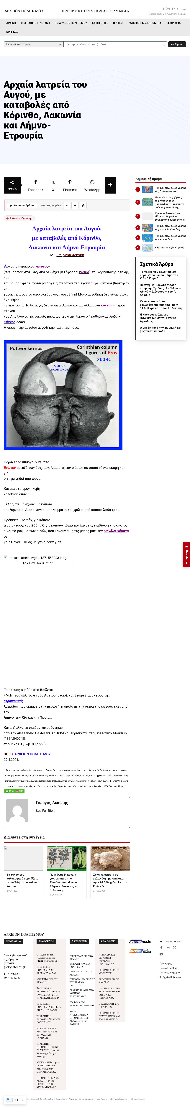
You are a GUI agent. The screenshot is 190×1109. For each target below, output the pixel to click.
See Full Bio (44, 811)
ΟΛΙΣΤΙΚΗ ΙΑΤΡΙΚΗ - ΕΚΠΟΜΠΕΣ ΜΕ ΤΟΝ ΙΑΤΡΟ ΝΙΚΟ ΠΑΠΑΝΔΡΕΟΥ (109, 993)
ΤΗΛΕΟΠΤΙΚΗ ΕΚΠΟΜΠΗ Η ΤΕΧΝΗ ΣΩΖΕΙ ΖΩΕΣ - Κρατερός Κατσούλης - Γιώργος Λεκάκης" (48, 1050)
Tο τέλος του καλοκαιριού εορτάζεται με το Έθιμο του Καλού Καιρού (159, 275)
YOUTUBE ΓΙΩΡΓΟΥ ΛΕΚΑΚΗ (47, 981)
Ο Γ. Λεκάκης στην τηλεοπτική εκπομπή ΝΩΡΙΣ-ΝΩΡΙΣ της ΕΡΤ (48, 957)
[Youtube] (161, 954)
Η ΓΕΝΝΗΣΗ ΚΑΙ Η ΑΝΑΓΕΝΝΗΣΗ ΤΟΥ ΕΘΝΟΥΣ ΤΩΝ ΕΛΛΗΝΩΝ (47, 1033)
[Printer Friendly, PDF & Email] (14, 793)
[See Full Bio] (55, 810)
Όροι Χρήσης (166, 963)
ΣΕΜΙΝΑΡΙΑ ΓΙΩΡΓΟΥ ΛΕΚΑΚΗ (81, 973)
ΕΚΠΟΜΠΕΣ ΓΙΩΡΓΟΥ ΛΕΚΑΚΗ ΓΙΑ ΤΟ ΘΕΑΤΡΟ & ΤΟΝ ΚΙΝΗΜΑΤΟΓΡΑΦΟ (48, 1082)
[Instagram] (168, 948)
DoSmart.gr (48, 1098)
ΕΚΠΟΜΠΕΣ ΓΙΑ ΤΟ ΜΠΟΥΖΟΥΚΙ (109, 971)
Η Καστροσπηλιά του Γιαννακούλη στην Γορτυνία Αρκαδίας (158, 318)
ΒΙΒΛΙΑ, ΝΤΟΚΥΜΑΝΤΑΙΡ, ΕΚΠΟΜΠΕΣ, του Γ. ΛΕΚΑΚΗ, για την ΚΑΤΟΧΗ (79, 1017)
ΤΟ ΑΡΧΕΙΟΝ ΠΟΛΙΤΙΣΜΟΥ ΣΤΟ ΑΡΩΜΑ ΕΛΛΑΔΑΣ (46, 970)
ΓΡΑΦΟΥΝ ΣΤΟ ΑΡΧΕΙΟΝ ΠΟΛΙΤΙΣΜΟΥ (82, 1004)
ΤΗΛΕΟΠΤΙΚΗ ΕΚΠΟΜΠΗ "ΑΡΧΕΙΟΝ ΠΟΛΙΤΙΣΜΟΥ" (48, 1019)
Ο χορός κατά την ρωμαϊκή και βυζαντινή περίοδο (160, 329)
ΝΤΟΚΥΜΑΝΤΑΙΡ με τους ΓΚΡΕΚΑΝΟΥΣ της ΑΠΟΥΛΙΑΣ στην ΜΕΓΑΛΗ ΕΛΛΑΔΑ (49, 1067)
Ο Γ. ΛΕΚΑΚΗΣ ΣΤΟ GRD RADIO (109, 1005)
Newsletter (186, 554)
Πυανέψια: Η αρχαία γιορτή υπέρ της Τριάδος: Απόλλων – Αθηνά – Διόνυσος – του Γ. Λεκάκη (160, 290)
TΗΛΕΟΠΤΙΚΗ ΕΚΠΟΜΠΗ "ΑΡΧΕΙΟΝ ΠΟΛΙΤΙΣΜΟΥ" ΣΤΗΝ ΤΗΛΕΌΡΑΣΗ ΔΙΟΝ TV (48, 993)
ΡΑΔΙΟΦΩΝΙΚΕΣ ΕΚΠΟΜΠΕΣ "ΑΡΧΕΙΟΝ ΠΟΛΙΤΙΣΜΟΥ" (107, 959)
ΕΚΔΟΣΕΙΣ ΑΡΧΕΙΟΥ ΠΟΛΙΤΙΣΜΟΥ (80, 965)
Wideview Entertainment (81, 1098)
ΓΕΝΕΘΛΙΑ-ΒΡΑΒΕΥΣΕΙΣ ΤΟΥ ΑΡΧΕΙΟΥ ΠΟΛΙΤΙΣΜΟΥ (82, 982)
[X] (174, 948)
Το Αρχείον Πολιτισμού (170, 976)
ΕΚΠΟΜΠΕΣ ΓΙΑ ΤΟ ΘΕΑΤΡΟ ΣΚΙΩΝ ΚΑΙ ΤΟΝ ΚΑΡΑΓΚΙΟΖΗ (109, 1016)
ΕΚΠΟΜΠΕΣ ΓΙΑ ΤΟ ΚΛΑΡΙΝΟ (109, 981)
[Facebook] (161, 948)
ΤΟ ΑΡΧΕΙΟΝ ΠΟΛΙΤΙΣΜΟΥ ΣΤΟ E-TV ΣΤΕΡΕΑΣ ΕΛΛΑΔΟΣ (49, 1006)
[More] (110, 185)
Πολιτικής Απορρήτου (170, 972)
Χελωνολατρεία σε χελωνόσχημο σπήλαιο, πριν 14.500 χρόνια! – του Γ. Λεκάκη (161, 305)
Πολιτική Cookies (168, 967)
